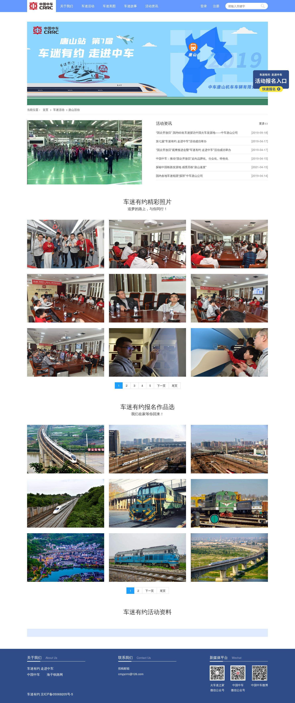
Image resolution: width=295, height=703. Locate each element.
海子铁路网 (55, 674)
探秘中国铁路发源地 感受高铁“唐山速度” (181, 167)
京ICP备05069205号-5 (57, 694)
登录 (203, 6)
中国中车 (33, 674)
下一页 (161, 386)
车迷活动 (87, 6)
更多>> (263, 123)
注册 (216, 6)
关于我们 (66, 6)
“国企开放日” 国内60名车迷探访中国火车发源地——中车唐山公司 (197, 132)
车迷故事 (130, 6)
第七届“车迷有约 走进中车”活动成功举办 (181, 141)
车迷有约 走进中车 (40, 668)
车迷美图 (109, 6)
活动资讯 (151, 6)
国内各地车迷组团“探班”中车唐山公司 (179, 176)
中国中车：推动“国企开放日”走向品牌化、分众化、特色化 (192, 158)
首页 (45, 110)
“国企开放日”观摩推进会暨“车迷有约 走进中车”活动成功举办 (193, 150)
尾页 (174, 386)
